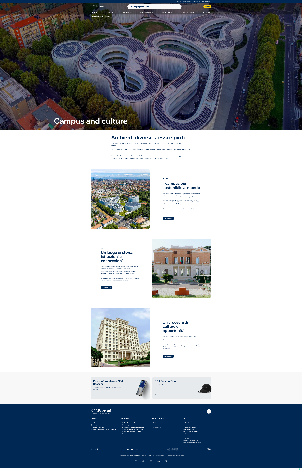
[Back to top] (208, 411)
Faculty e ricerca (167, 12)
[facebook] (135, 461)
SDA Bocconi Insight (187, 12)
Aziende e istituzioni (146, 12)
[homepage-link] (98, 6)
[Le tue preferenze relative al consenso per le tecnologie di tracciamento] (299, 469)
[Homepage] (101, 411)
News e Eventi (207, 12)
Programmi (109, 12)
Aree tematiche (126, 12)
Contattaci (207, 6)
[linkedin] (151, 461)
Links (184, 418)
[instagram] (166, 461)
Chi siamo (94, 12)
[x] (143, 461)
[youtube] (158, 461)
